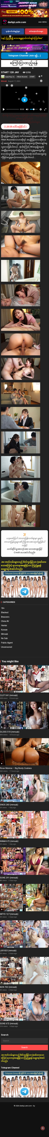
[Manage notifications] (43, 1128)
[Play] (4, 109)
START (32, 77)
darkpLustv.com (17, 22)
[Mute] (27, 109)
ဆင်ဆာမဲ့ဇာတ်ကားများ (36, 31)
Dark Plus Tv (9, 77)
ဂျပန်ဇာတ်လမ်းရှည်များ (13, 31)
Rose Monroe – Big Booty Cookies (16, 768)
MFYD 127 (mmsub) (9, 914)
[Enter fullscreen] (45, 109)
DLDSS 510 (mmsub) (9, 732)
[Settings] (41, 109)
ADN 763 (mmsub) (8, 987)
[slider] (13, 109)
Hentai (4, 625)
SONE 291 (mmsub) (9, 877)
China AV (5, 621)
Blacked (4, 612)
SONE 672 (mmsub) (9, 1023)
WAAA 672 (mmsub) (9, 841)
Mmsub (4, 81)
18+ (3, 608)
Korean (4, 630)
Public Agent (7, 642)
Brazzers (5, 617)
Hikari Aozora (22, 77)
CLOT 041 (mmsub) (9, 695)
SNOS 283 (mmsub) (9, 804)
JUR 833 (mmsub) (8, 950)
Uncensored (6, 647)
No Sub (4, 638)
